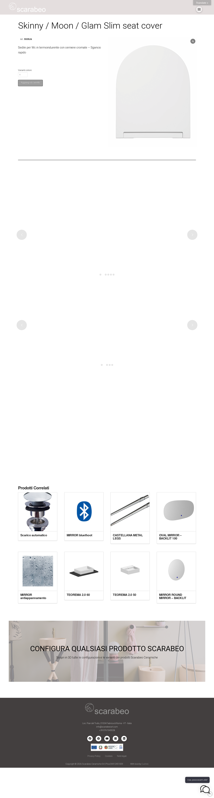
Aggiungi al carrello (30, 82)
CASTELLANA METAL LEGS (128, 536)
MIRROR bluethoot (79, 535)
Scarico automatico (33, 535)
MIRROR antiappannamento (33, 596)
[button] (199, 9)
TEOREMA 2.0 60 (78, 594)
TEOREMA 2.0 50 (124, 594)
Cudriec (145, 764)
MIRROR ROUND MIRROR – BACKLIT (172, 596)
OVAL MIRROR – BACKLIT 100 (170, 536)
